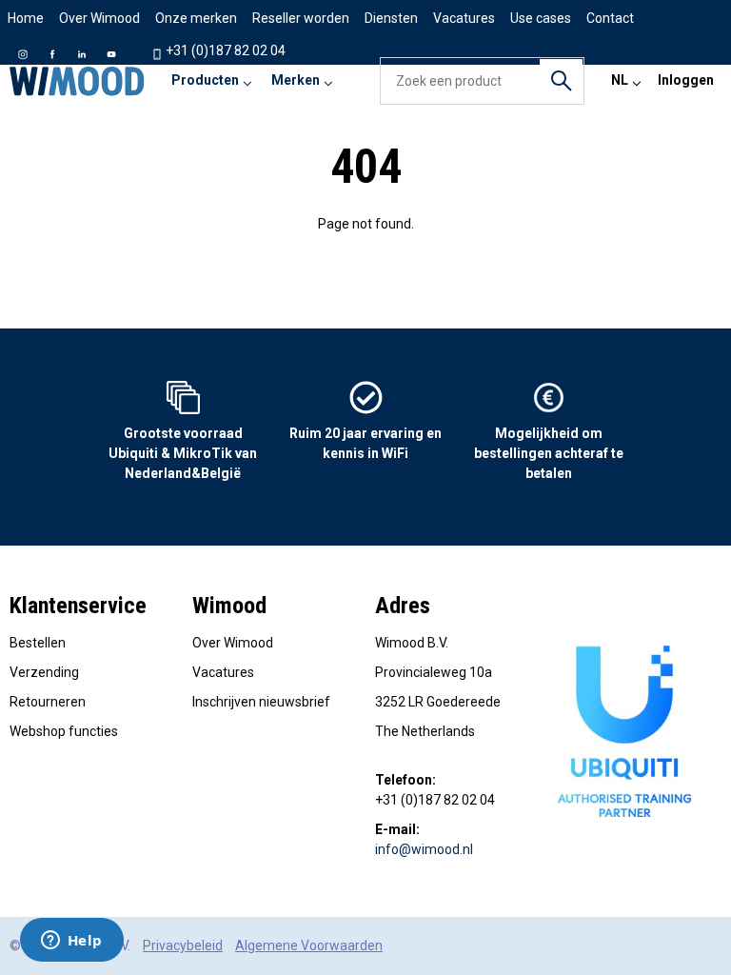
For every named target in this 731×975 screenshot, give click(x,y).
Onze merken (196, 18)
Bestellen (38, 642)
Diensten (391, 18)
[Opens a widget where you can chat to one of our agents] (71, 941)
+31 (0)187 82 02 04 (224, 50)
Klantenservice (78, 605)
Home (26, 18)
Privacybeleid (183, 945)
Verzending (44, 672)
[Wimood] (77, 81)
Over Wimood (99, 18)
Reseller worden (300, 18)
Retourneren (48, 701)
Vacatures (223, 672)
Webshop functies (64, 731)
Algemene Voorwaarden (309, 945)
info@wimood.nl (424, 849)
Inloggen (686, 80)
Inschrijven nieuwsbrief (261, 701)
